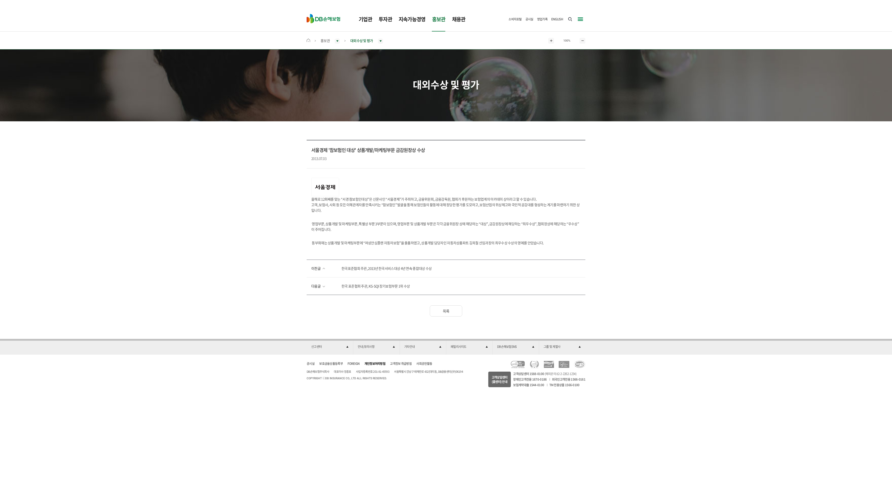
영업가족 (542, 19)
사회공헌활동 (424, 363)
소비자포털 (515, 19)
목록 (446, 311)
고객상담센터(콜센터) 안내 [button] (500, 379)
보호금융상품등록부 (331, 363)
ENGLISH (557, 19)
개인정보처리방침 (374, 363)
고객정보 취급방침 (401, 363)
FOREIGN (354, 363)
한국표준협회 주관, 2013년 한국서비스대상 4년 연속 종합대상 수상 (386, 268)
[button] (330, 347)
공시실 (529, 19)
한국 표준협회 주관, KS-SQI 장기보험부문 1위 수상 (375, 286)
